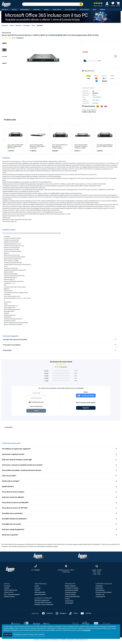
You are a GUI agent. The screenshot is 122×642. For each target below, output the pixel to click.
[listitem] (15, 139)
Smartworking (100, 590)
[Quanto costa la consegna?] (116, 481)
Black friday (99, 588)
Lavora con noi (8, 592)
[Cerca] (81, 4)
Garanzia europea (70, 592)
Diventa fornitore (9, 596)
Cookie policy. (87, 630)
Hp (93, 91)
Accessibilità (69, 603)
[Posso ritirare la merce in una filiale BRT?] (116, 503)
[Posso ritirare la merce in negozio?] (116, 492)
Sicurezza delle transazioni (43, 602)
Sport (94, 9)
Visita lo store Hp (6, 32)
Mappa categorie (70, 586)
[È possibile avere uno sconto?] (116, 524)
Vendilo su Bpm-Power (89, 112)
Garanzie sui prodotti (71, 590)
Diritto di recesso (70, 594)
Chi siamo (7, 586)
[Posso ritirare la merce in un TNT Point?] (116, 508)
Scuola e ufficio (57, 9)
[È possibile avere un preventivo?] (116, 513)
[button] (3, 139)
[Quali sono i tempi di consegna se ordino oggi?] (116, 460)
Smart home (36, 9)
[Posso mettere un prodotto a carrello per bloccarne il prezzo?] (116, 470)
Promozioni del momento (103, 592)
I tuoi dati (37, 588)
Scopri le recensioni (98, 5)
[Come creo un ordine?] (116, 476)
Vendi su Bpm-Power (10, 590)
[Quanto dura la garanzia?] (116, 535)
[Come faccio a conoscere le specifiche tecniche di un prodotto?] (116, 465)
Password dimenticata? (36, 406)
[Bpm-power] (6, 4)
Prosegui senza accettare (36, 634)
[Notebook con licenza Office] (61, 17)
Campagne (99, 586)
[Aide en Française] (106, 106)
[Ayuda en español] (98, 106)
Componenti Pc (100, 596)
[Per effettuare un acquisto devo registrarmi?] (116, 449)
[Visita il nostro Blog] (38, 556)
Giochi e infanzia (84, 9)
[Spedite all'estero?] (116, 487)
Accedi (37, 586)
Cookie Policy (69, 601)
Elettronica (4, 9)
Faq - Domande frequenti (12, 594)
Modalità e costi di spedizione (44, 604)
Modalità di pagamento (42, 600)
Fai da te (14, 9)
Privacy (67, 599)
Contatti (6, 588)
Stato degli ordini (40, 592)
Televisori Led (100, 594)
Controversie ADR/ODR (72, 596)
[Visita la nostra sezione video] (83, 556)
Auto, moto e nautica (70, 9)
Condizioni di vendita (71, 588)
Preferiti (37, 590)
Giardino (46, 9)
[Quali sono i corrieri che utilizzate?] (116, 497)
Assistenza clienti (40, 594)
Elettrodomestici (24, 9)
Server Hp (95, 93)
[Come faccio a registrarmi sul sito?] (116, 454)
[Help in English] (102, 106)
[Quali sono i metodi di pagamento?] (116, 529)
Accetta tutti (8, 634)
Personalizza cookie (19, 634)
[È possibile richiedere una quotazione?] (116, 519)
